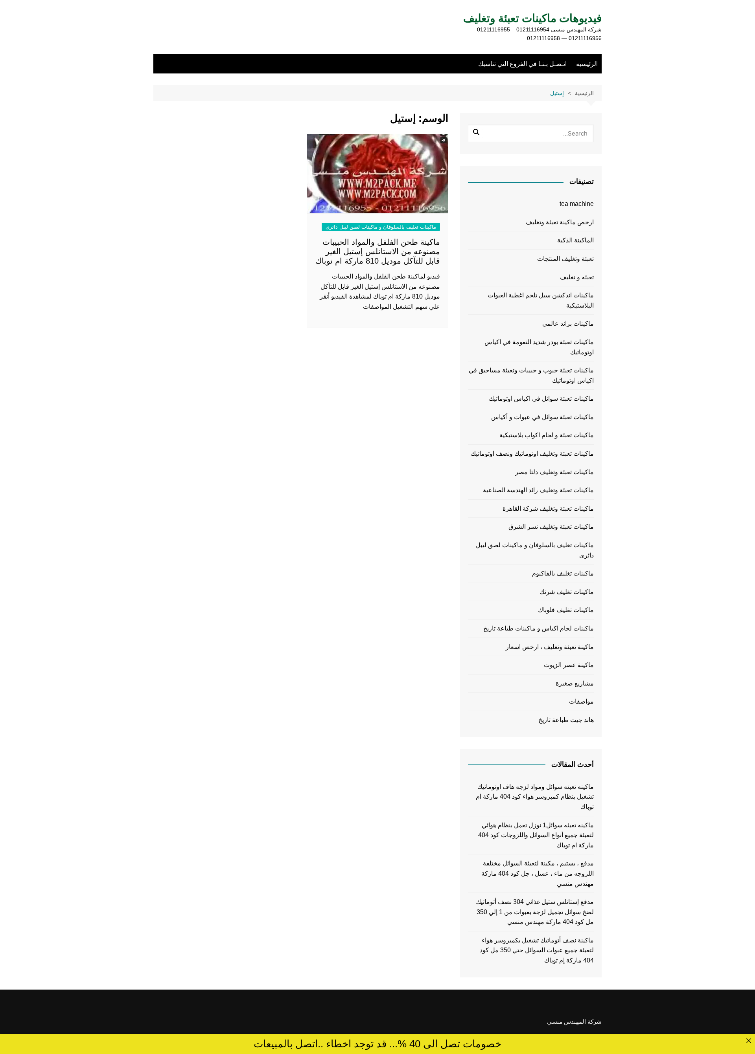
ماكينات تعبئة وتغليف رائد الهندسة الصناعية (538, 490)
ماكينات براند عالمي (568, 323)
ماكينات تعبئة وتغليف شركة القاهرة (548, 508)
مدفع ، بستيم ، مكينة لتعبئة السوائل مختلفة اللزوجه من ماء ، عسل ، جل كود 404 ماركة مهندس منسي (537, 873)
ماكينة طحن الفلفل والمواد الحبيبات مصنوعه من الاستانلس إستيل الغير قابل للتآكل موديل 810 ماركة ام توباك (377, 251)
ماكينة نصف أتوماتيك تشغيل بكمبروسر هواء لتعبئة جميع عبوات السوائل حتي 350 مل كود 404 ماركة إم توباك (537, 950)
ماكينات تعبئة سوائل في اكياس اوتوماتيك (541, 398)
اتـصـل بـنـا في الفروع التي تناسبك (522, 63)
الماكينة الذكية (575, 240)
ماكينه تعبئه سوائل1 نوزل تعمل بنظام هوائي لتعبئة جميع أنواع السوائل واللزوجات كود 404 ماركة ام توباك (536, 835)
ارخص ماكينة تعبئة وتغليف (560, 222)
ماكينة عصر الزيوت (569, 665)
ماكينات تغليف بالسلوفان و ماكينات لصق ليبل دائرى (381, 227)
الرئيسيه (587, 63)
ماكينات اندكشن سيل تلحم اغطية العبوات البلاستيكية (541, 300)
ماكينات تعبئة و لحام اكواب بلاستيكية (546, 435)
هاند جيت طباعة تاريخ (566, 720)
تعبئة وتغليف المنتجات (565, 258)
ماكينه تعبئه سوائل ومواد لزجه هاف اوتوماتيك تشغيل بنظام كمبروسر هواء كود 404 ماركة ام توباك (535, 796)
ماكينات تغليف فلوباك (566, 610)
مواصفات (581, 701)
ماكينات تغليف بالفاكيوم (563, 573)
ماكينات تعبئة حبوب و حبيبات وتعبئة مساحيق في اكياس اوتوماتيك (531, 375)
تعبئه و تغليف (577, 277)
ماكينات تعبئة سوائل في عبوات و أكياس (542, 417)
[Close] (748, 1040)
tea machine (577, 203)
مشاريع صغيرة (575, 683)
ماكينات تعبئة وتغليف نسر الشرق (551, 526)
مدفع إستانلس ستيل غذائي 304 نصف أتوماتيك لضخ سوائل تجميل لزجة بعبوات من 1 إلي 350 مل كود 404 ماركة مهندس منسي (535, 911)
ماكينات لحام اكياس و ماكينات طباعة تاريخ (538, 628)
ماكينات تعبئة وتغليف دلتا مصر (554, 472)
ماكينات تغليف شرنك (567, 591)
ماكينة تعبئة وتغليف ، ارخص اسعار (550, 646)
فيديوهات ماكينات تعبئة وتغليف (532, 18)
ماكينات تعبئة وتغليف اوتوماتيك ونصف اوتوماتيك (532, 453)
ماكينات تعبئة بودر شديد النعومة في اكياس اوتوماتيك (539, 347)
